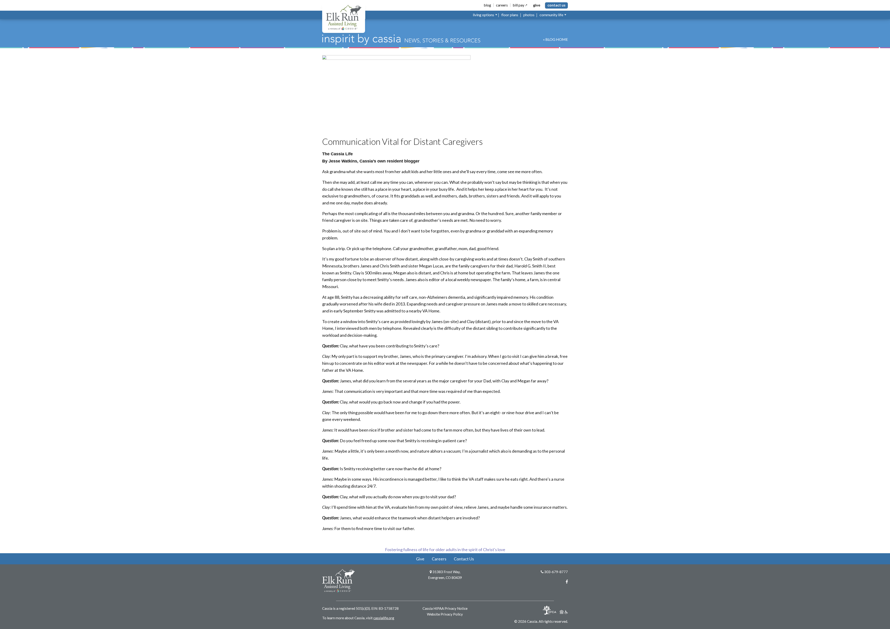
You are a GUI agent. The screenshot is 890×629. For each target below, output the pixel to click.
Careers (502, 5)
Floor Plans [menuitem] (509, 15)
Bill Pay (518, 5)
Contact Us (556, 5)
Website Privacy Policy (445, 614)
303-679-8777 (556, 572)
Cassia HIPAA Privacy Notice (445, 608)
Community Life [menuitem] (551, 15)
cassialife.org (383, 618)
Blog (487, 5)
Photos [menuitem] (528, 15)
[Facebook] (567, 581)
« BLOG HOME (555, 39)
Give (536, 5)
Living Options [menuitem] (483, 15)
